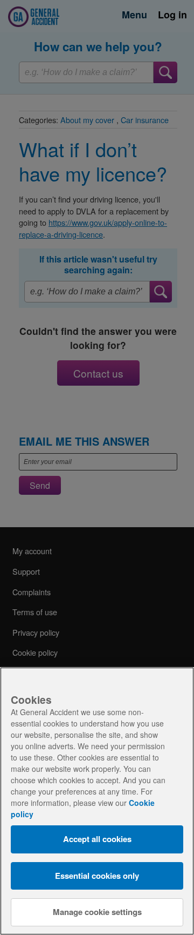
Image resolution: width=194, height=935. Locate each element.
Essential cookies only (97, 876)
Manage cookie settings (97, 912)
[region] (97, 801)
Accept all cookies (97, 839)
